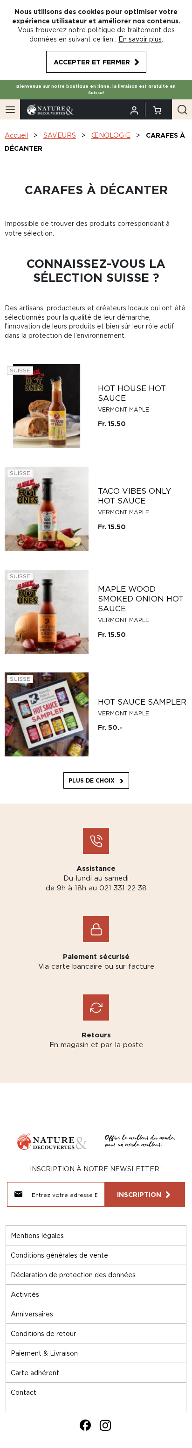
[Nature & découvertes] (50, 108)
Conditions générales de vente (59, 1255)
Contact (23, 1392)
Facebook (85, 1425)
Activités (25, 1294)
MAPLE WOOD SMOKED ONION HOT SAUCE (141, 599)
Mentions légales (37, 1235)
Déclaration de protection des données (73, 1274)
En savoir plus (140, 38)
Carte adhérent (35, 1372)
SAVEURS (59, 135)
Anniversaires (32, 1313)
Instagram (105, 1425)
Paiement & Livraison (44, 1353)
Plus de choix (92, 780)
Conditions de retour (43, 1333)
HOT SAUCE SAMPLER (142, 702)
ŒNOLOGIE (110, 135)
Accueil (16, 135)
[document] (96, 40)
